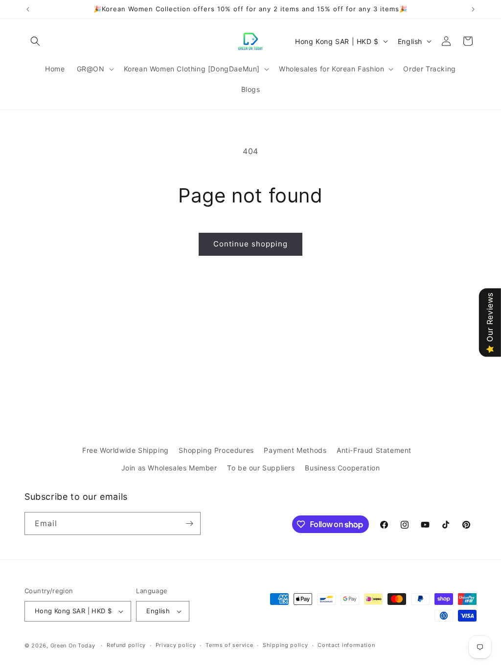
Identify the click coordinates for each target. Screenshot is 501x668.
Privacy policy (176, 645)
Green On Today (72, 645)
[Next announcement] (473, 9)
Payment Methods (295, 450)
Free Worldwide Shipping (125, 450)
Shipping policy (285, 645)
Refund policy (126, 645)
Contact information (346, 645)
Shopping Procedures (216, 450)
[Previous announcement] (28, 9)
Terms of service (229, 645)
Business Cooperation (342, 468)
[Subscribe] (189, 523)
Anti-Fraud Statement (374, 450)
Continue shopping (250, 243)
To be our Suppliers (261, 468)
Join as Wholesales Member (169, 468)
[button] (35, 41)
